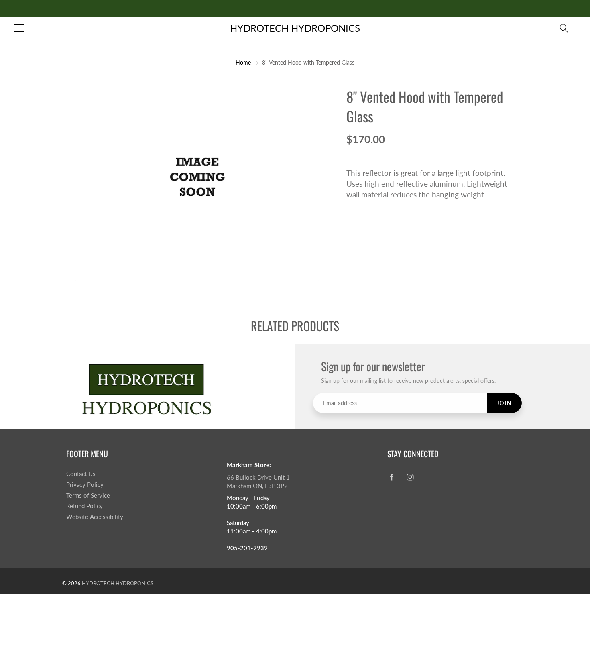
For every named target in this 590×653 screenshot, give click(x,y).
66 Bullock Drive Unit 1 (258, 477)
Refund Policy (84, 505)
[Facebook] (392, 477)
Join (504, 403)
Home (243, 62)
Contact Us (81, 473)
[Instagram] (410, 477)
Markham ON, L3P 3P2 (257, 485)
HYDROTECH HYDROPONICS (295, 28)
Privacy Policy (85, 484)
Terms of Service (88, 495)
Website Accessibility (94, 516)
